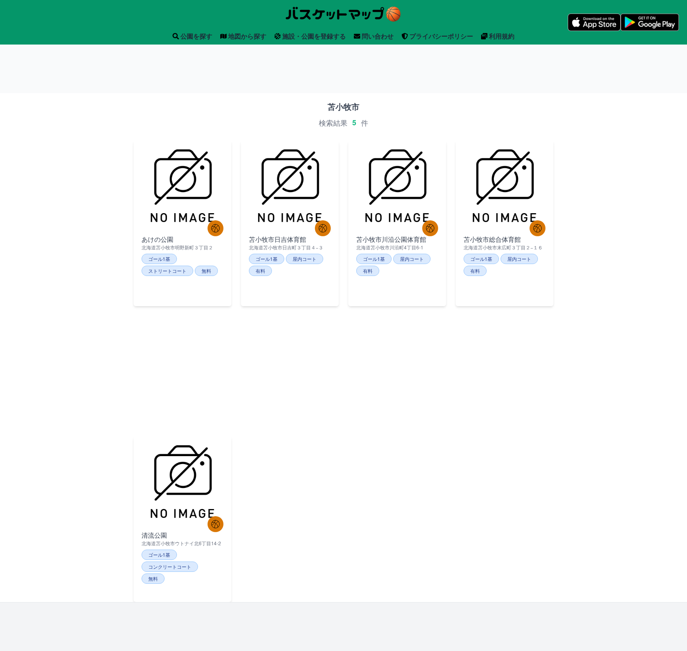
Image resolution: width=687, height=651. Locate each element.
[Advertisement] (343, 69)
